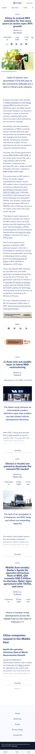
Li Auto (9, 435)
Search (5, 752)
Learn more (14, 746)
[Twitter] (16, 44)
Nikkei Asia (17, 477)
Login (28, 752)
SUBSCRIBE (29, 3)
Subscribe (17, 735)
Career (17, 740)
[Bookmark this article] (32, 37)
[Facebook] (11, 44)
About (17, 729)
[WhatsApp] (26, 44)
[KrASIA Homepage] (17, 3)
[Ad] (17, 342)
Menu (17, 752)
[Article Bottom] (17, 315)
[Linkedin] (21, 44)
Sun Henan (17, 32)
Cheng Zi (17, 375)
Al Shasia (17, 594)
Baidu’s (21, 681)
